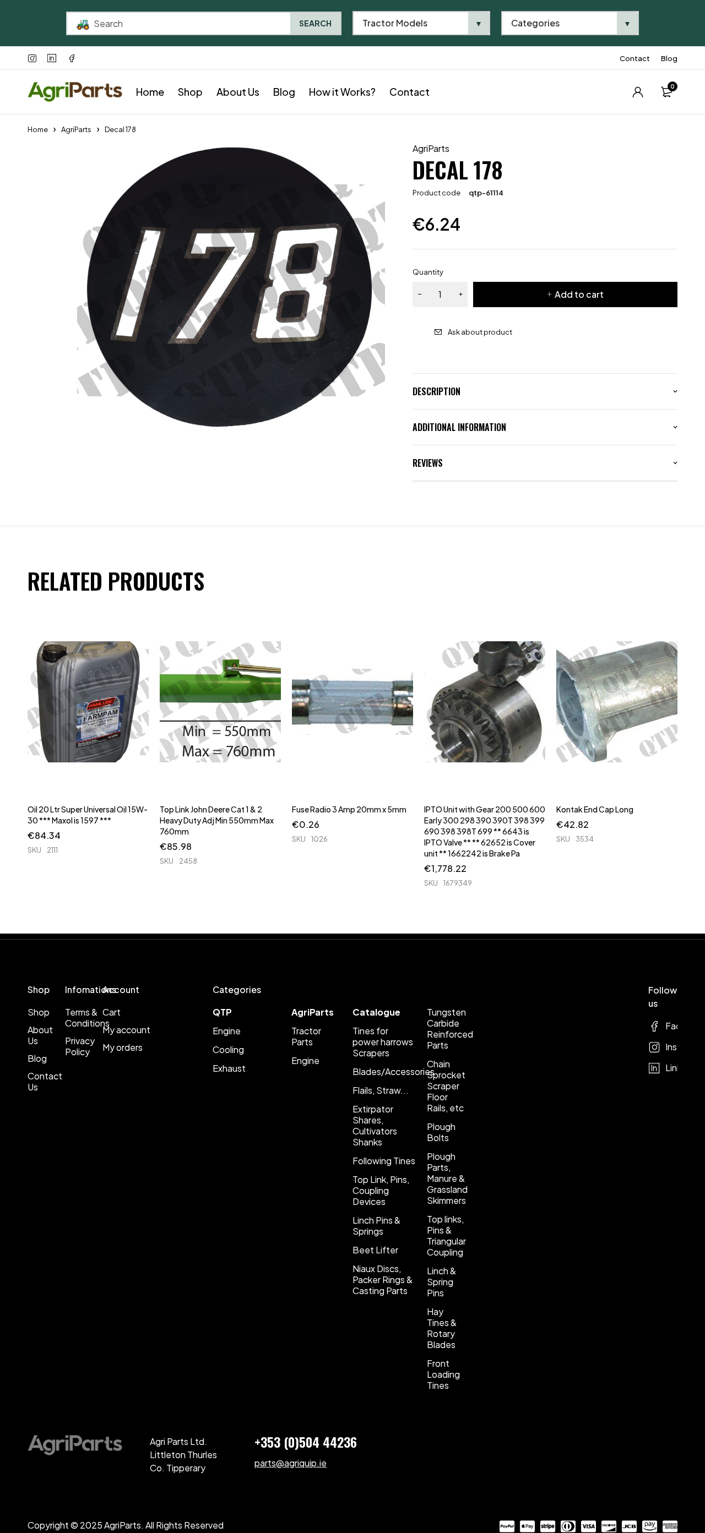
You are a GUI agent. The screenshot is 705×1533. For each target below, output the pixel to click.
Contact (635, 58)
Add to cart (579, 294)
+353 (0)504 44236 (305, 1442)
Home (38, 129)
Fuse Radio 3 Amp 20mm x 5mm (349, 809)
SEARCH (315, 23)
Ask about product (480, 332)
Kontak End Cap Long (594, 809)
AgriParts (76, 129)
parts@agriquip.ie (290, 1463)
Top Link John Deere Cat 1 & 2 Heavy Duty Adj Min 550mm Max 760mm (217, 820)
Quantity (428, 272)
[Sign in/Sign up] (638, 92)
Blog (669, 58)
